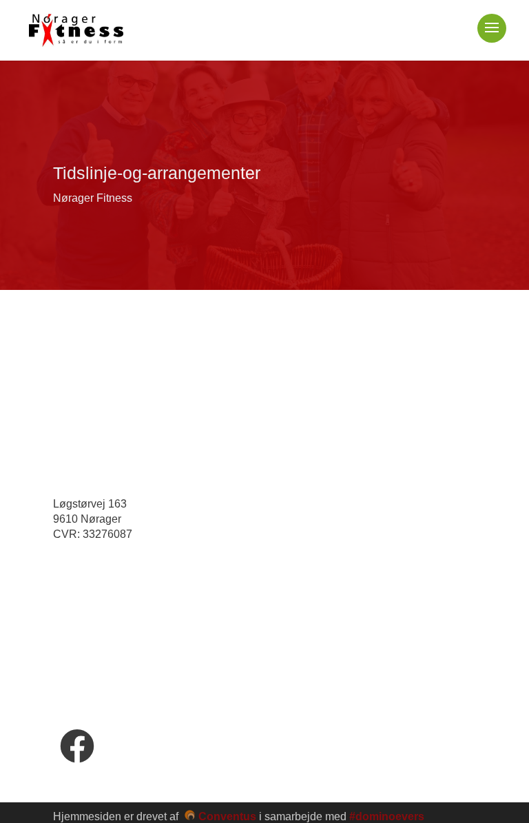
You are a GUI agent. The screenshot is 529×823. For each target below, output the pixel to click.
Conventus (227, 816)
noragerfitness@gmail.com (141, 572)
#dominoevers (386, 816)
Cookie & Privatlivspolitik (118, 652)
